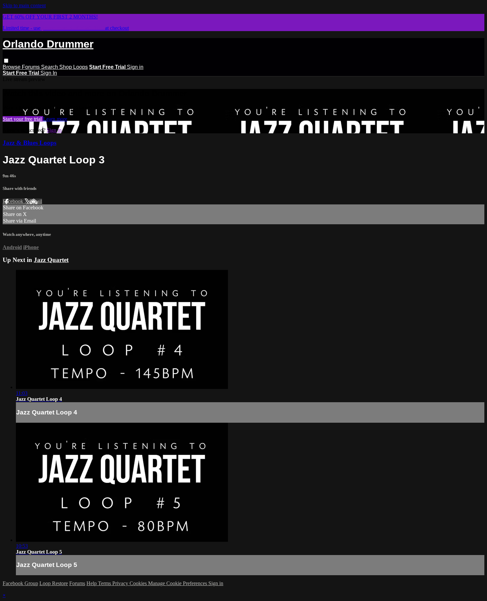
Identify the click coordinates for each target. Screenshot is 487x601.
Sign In (48, 73)
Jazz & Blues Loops (29, 142)
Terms (105, 583)
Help (92, 583)
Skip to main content (24, 5)
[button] (6, 61)
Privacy (121, 583)
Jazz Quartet (51, 259)
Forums (31, 67)
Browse (12, 67)
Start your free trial (23, 119)
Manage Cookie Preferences (178, 583)
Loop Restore (53, 583)
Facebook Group (20, 583)
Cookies (139, 583)
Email (36, 201)
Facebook (14, 201)
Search (50, 67)
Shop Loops (73, 67)
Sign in (135, 67)
